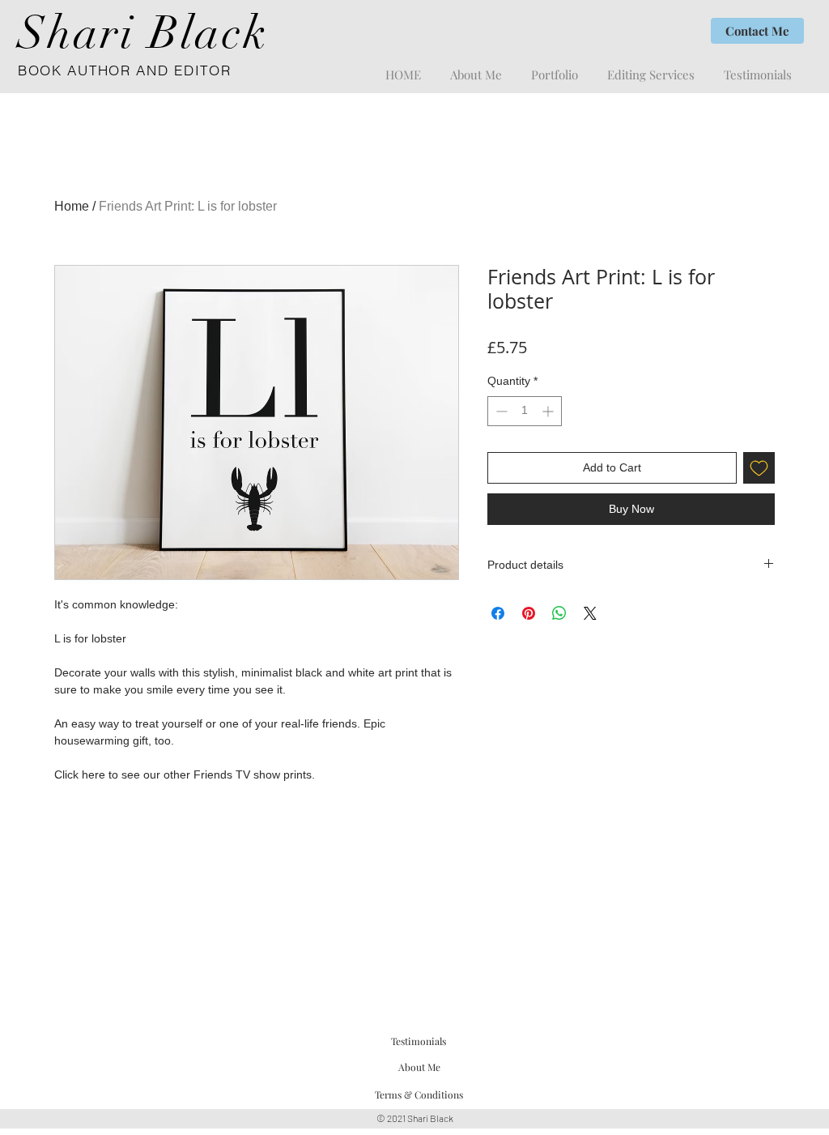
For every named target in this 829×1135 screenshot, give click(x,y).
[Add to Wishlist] (759, 468)
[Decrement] (500, 411)
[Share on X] (590, 613)
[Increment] (549, 411)
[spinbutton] (524, 411)
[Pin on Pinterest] (528, 613)
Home (71, 206)
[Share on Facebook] (498, 613)
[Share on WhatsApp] (559, 613)
